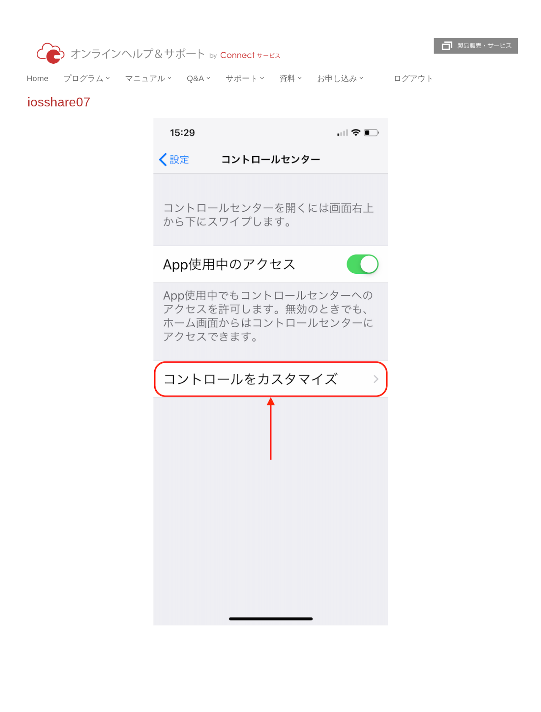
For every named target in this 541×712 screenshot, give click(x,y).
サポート (242, 78)
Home (38, 78)
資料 (287, 78)
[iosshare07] (270, 371)
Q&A (195, 78)
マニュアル (145, 78)
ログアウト (413, 78)
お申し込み (337, 78)
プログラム (83, 78)
